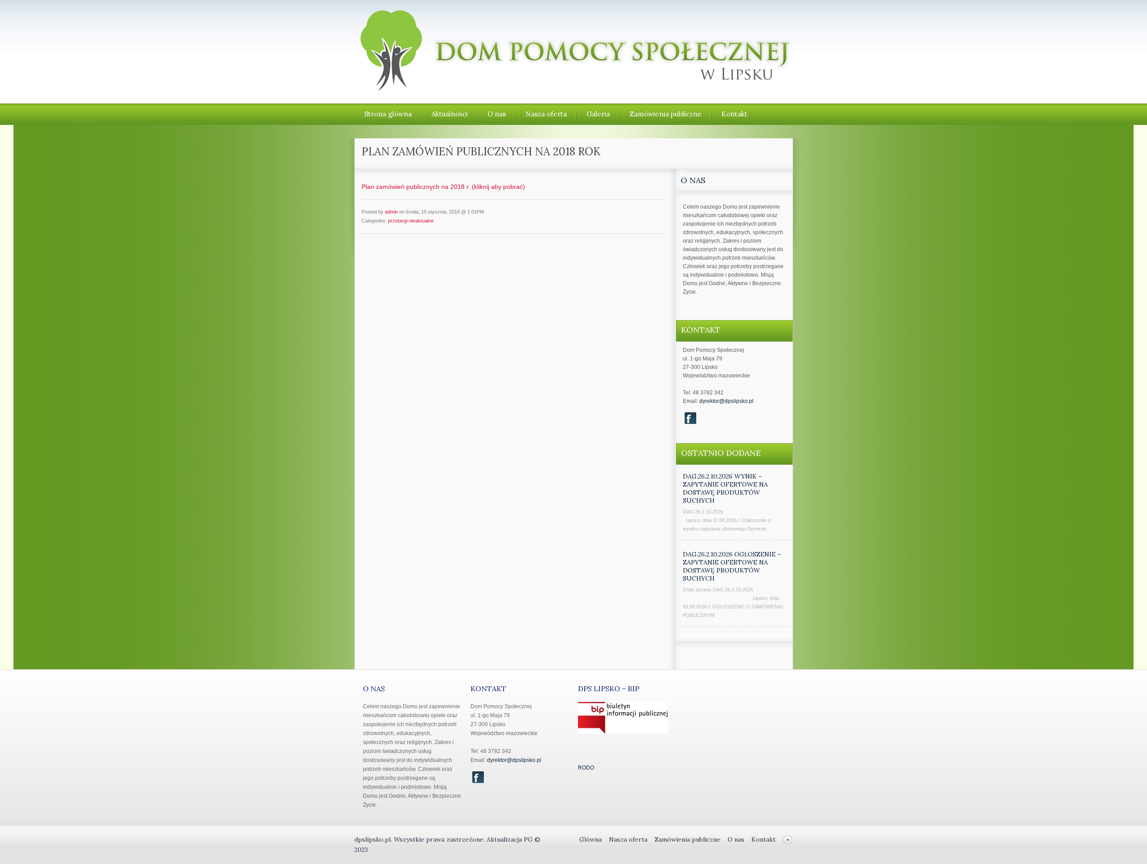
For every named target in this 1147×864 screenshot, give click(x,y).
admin (391, 211)
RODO (586, 768)
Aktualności (449, 114)
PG (529, 839)
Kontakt (734, 114)
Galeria (598, 114)
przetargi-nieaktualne (411, 220)
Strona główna (388, 114)
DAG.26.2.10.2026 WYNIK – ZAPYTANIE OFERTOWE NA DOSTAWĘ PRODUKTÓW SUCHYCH (725, 488)
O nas (496, 114)
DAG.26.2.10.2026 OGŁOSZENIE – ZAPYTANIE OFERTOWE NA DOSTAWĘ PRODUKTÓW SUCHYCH (732, 566)
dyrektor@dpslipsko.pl (726, 401)
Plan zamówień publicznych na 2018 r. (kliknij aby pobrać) (443, 186)
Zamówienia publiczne (666, 114)
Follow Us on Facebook (690, 418)
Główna (590, 839)
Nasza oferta (546, 114)
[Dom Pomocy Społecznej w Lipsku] (573, 87)
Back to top (788, 839)
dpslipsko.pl (372, 839)
